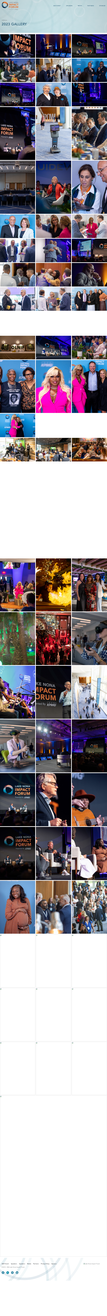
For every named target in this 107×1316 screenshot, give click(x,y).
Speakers (69, 5)
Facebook (3, 1249)
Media (80, 5)
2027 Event (57, 5)
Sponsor (102, 5)
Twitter (7, 1249)
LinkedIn (17, 1249)
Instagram (12, 1249)
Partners (90, 5)
